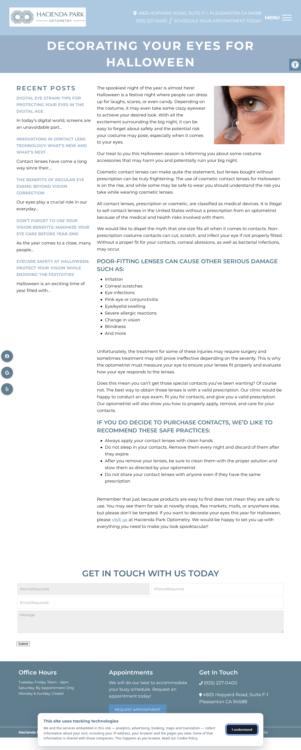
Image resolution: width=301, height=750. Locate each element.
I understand (242, 729)
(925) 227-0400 (151, 21)
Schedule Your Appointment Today (217, 21)
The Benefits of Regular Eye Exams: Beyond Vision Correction (50, 186)
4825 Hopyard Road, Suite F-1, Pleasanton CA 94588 (200, 13)
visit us (119, 519)
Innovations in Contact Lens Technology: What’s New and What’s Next (51, 146)
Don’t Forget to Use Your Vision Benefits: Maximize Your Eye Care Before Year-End (53, 227)
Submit (23, 644)
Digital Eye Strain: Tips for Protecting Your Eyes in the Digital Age (50, 105)
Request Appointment (138, 709)
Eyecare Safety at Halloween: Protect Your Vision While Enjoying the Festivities (52, 268)
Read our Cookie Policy (179, 738)
